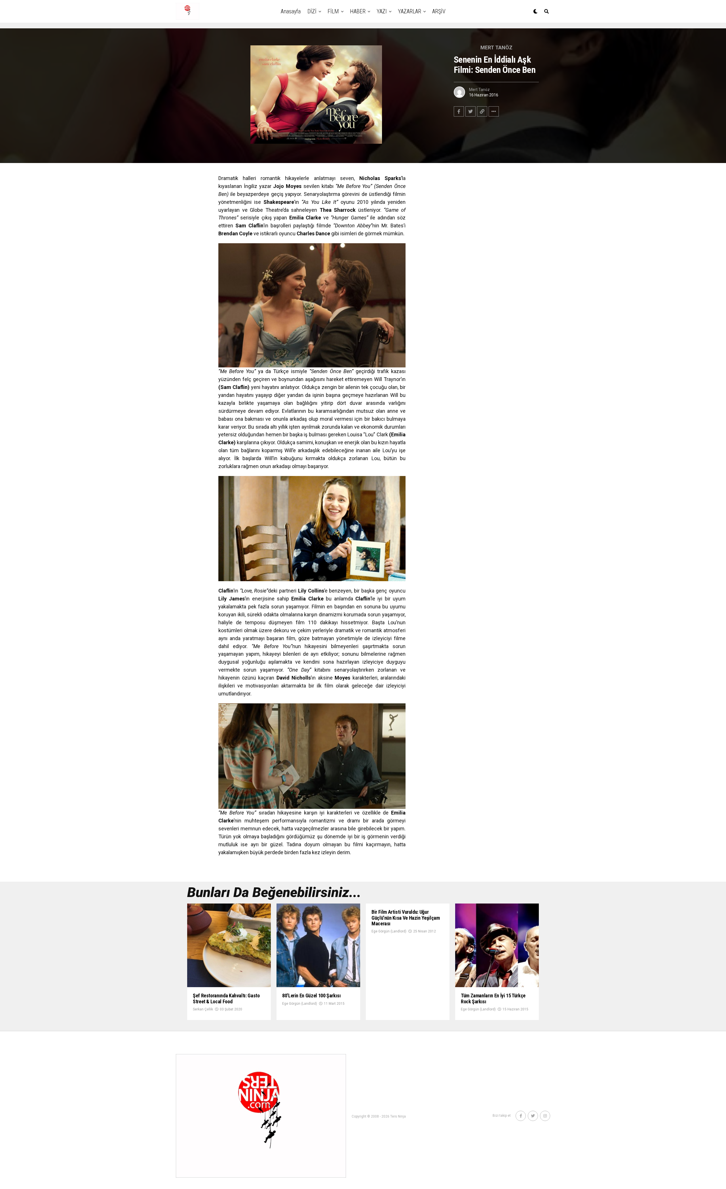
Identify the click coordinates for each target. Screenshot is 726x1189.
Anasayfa (291, 11)
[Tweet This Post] (470, 111)
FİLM (333, 11)
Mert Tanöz (479, 89)
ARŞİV (439, 11)
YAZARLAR (409, 11)
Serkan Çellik (203, 1009)
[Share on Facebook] (459, 111)
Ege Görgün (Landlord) (299, 1004)
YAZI (382, 11)
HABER (358, 11)
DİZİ (311, 11)
